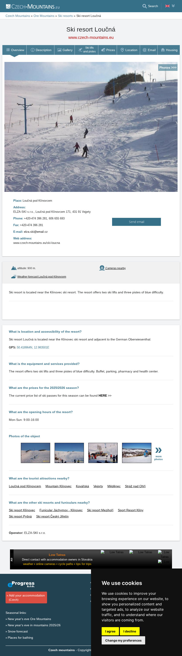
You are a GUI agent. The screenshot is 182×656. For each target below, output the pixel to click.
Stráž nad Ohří (135, 486)
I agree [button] (110, 631)
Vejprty (98, 486)
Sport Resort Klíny (130, 510)
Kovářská (82, 486)
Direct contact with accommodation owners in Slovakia (57, 559)
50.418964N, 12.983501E (33, 347)
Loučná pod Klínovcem (25, 486)
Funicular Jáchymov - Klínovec (61, 510)
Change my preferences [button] (123, 640)
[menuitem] (14, 50)
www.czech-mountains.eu (91, 37)
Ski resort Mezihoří (100, 510)
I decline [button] (129, 631)
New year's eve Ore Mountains (29, 619)
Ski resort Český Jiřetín (52, 516)
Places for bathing (20, 637)
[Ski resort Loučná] (35, 462)
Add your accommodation (27, 597)
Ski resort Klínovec (22, 510)
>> (105, 395)
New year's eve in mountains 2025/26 (34, 625)
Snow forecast (18, 631)
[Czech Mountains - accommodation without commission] (32, 6)
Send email (136, 222)
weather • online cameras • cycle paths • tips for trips (57, 564)
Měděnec (114, 486)
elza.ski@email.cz (36, 231)
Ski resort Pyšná (20, 516)
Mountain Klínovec (58, 486)
